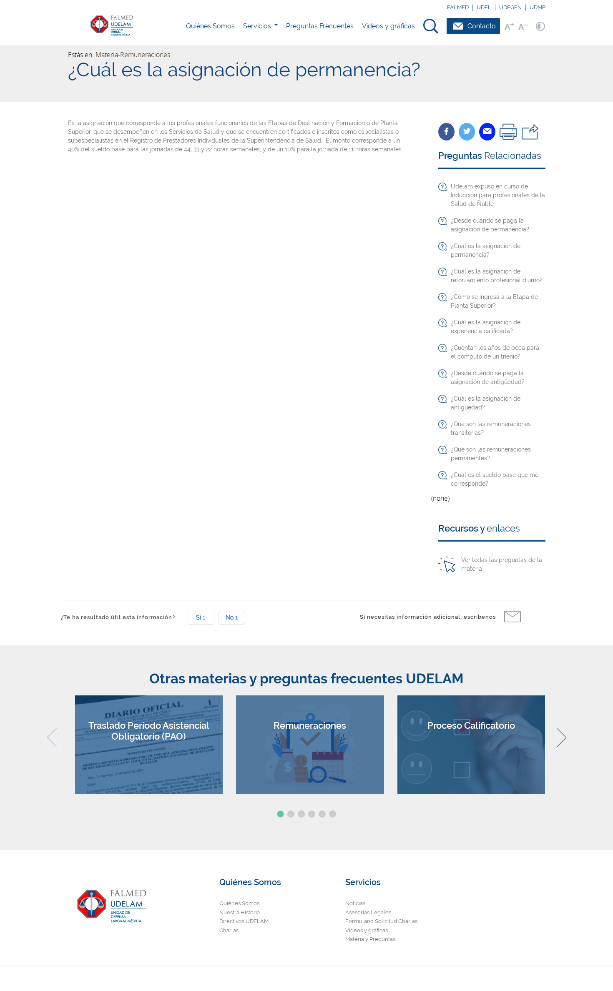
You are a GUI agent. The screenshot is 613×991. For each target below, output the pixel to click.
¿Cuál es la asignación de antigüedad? (485, 403)
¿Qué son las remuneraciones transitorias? (491, 428)
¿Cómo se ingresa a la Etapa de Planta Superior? (494, 301)
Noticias (355, 903)
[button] (280, 814)
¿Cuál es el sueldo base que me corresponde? (494, 479)
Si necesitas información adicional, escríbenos (428, 617)
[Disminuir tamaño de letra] (523, 26)
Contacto (481, 26)
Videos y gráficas (388, 26)
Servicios (257, 26)
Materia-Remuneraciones (132, 55)
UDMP (537, 7)
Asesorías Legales (368, 912)
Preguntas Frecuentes (320, 26)
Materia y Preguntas (370, 939)
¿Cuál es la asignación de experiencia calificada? (485, 326)
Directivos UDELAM (244, 921)
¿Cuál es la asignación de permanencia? (485, 250)
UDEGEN (510, 7)
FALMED (458, 7)
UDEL (484, 7)
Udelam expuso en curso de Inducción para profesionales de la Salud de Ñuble (498, 195)
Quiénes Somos (210, 26)
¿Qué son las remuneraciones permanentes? (491, 454)
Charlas (229, 930)
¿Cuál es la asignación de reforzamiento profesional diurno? (497, 276)
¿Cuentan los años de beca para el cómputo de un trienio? (495, 352)
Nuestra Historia (239, 912)
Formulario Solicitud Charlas (381, 921)
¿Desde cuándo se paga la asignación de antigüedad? (488, 377)
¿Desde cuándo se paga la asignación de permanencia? (490, 225)
